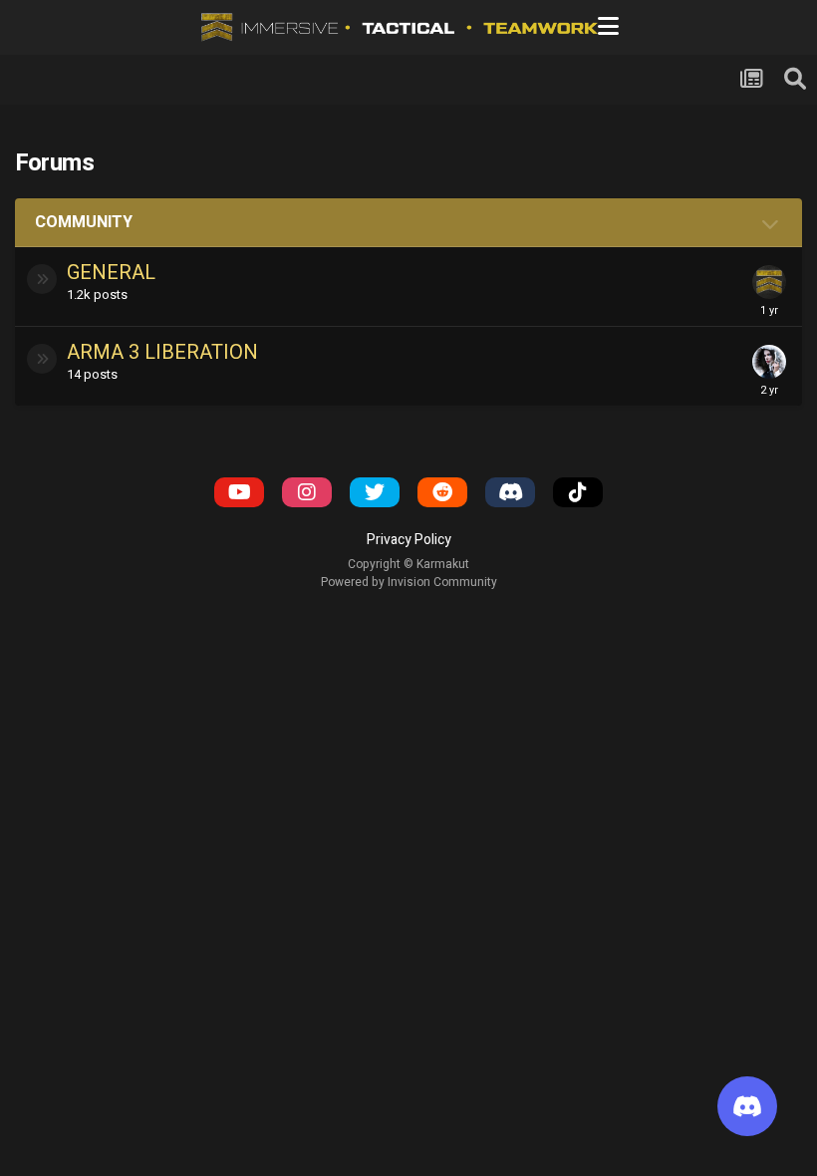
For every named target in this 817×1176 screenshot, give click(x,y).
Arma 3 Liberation (162, 352)
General (111, 272)
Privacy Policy (409, 539)
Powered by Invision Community (409, 582)
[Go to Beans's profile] (769, 362)
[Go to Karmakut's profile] (769, 282)
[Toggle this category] (772, 224)
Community (84, 222)
